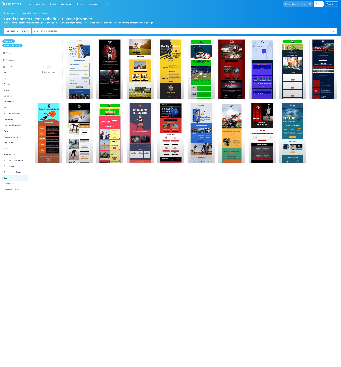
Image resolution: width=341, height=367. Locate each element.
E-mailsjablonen (11, 13)
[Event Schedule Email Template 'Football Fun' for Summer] (48, 133)
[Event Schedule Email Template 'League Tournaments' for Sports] (323, 69)
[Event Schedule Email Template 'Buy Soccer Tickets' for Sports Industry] (262, 133)
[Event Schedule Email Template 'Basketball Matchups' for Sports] (170, 69)
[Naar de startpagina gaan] (11, 4)
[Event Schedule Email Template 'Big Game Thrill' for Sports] (231, 133)
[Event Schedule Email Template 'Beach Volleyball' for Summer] (109, 133)
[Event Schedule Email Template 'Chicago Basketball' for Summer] (262, 69)
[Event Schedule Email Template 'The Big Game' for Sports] (140, 133)
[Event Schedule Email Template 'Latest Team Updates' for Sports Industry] (170, 133)
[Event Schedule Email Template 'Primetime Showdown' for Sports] (231, 69)
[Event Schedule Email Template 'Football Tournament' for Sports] (109, 69)
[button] (26, 53)
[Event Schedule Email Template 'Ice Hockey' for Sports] (292, 133)
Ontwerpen (12, 31)
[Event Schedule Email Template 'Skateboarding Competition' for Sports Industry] (79, 133)
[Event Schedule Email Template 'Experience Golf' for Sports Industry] (140, 69)
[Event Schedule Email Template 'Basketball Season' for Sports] (79, 69)
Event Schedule (29, 13)
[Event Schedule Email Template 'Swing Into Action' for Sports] (201, 133)
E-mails (25, 31)
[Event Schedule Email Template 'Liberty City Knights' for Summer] (201, 69)
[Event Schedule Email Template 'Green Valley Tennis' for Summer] (292, 69)
